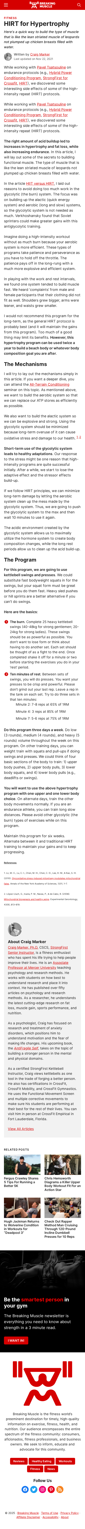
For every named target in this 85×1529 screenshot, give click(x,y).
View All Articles (21, 1129)
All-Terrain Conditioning (49, 384)
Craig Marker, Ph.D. (23, 947)
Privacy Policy (69, 1513)
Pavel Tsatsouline (51, 67)
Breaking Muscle (28, 1513)
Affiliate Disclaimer (28, 1517)
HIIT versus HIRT (40, 183)
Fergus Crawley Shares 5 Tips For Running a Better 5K (21, 1182)
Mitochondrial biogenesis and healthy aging (26, 899)
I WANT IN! (16, 1340)
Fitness (10, 18)
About (65, 1517)
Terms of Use (49, 1513)
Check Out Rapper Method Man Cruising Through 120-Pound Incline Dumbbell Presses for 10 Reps (60, 1229)
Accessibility (50, 1517)
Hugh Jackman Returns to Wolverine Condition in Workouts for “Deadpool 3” (21, 1227)
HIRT (23, 83)
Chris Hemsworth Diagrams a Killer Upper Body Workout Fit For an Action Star (62, 1184)
